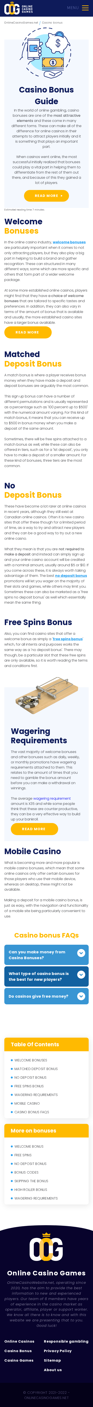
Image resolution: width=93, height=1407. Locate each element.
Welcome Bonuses (30, 1060)
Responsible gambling (66, 1341)
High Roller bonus (30, 1189)
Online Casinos (19, 1341)
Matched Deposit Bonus (36, 1068)
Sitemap (52, 1360)
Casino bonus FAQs (31, 1112)
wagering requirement (52, 798)
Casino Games (19, 1360)
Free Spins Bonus (29, 1086)
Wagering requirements (36, 1198)
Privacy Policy (58, 1350)
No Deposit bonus (30, 1163)
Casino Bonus (18, 1350)
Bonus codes (26, 1172)
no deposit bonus (71, 575)
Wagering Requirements (36, 1094)
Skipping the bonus (31, 1181)
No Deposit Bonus (30, 1077)
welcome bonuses (69, 242)
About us (53, 1369)
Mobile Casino (27, 1103)
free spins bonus (68, 638)
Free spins (23, 1155)
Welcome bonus (28, 1146)
